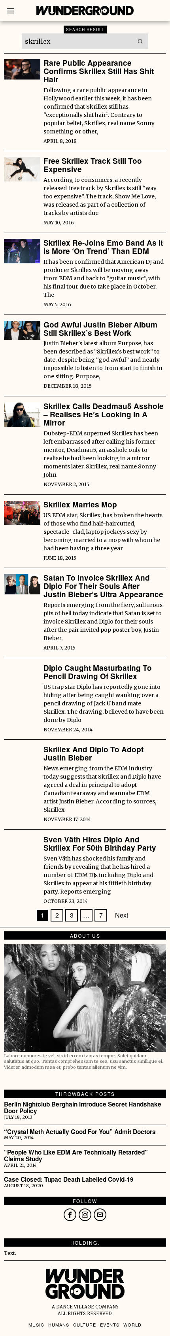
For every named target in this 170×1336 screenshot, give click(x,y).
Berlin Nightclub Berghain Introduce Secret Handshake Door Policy (82, 1107)
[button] (140, 41)
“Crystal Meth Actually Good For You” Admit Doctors (80, 1132)
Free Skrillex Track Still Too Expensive (92, 165)
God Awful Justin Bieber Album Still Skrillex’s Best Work (100, 329)
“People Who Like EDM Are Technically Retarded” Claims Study (76, 1155)
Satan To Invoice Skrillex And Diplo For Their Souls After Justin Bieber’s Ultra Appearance (103, 586)
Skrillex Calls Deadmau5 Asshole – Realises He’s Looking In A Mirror (103, 414)
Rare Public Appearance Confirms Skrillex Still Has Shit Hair (98, 71)
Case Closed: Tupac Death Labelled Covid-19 (69, 1179)
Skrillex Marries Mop (80, 505)
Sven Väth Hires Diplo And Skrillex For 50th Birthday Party (99, 844)
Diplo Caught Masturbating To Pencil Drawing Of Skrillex (97, 672)
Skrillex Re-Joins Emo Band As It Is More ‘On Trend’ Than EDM (103, 247)
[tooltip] (70, 1214)
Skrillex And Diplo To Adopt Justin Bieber (93, 754)
